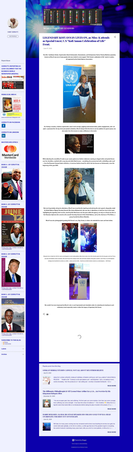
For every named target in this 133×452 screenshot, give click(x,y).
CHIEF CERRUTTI (13, 32)
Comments (7, 344)
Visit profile (13, 36)
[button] (115, 37)
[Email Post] (47, 315)
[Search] (118, 5)
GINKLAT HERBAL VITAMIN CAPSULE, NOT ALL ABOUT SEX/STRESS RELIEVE (73, 370)
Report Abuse (5, 60)
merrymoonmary (83, 443)
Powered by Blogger (80, 440)
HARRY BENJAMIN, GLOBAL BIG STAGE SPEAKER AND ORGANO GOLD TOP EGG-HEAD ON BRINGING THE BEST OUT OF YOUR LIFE (77, 415)
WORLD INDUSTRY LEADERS (58, 28)
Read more (112, 386)
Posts (6, 342)
